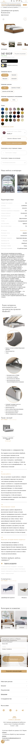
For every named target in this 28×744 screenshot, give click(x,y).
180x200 (4, 78)
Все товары (4, 419)
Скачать (24, 49)
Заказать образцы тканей (14, 138)
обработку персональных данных (11, 665)
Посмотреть (23, 230)
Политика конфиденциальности (11, 738)
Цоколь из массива (7, 91)
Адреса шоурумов (10, 563)
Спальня (21, 627)
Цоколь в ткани (15, 87)
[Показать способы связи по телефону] (21, 1)
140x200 (4, 75)
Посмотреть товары (11, 152)
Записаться (13, 659)
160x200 (14, 75)
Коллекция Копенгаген (9, 162)
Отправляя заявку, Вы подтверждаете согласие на (13, 664)
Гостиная (7, 627)
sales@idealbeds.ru (17, 464)
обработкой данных (4, 4)
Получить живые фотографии (14, 143)
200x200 (14, 78)
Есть (14, 99)
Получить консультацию (20, 53)
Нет (5, 87)
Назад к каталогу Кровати (10, 7)
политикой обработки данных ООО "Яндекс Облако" (11, 5)
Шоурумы (4, 694)
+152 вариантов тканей (7, 126)
